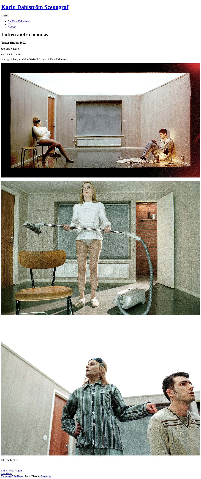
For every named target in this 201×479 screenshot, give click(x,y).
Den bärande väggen (11, 470)
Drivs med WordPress (12, 476)
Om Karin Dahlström (18, 21)
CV (9, 24)
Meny (5, 16)
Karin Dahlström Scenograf (34, 7)
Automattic (46, 476)
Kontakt (12, 27)
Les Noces (6, 473)
